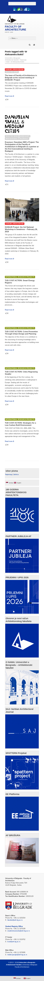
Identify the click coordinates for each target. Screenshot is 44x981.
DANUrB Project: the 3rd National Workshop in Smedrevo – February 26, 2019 (21, 229)
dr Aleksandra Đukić (17, 62)
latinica (16, 474)
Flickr (22, 9)
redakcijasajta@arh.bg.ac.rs (17, 955)
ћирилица (8, 474)
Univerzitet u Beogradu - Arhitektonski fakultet (13, 59)
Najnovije (23, 60)
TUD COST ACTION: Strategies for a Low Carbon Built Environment (20, 424)
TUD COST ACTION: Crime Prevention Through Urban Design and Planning (21, 332)
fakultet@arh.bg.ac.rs (15, 920)
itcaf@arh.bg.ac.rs (13, 942)
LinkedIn (25, 9)
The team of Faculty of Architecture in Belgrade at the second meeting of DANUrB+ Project (21, 77)
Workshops (25, 136)
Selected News (12, 72)
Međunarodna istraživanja (17, 139)
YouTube (18, 9)
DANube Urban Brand (15, 69)
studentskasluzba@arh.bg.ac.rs (18, 931)
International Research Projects (20, 277)
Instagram (29, 9)
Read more (9, 96)
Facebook (14, 9)
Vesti (7, 62)
